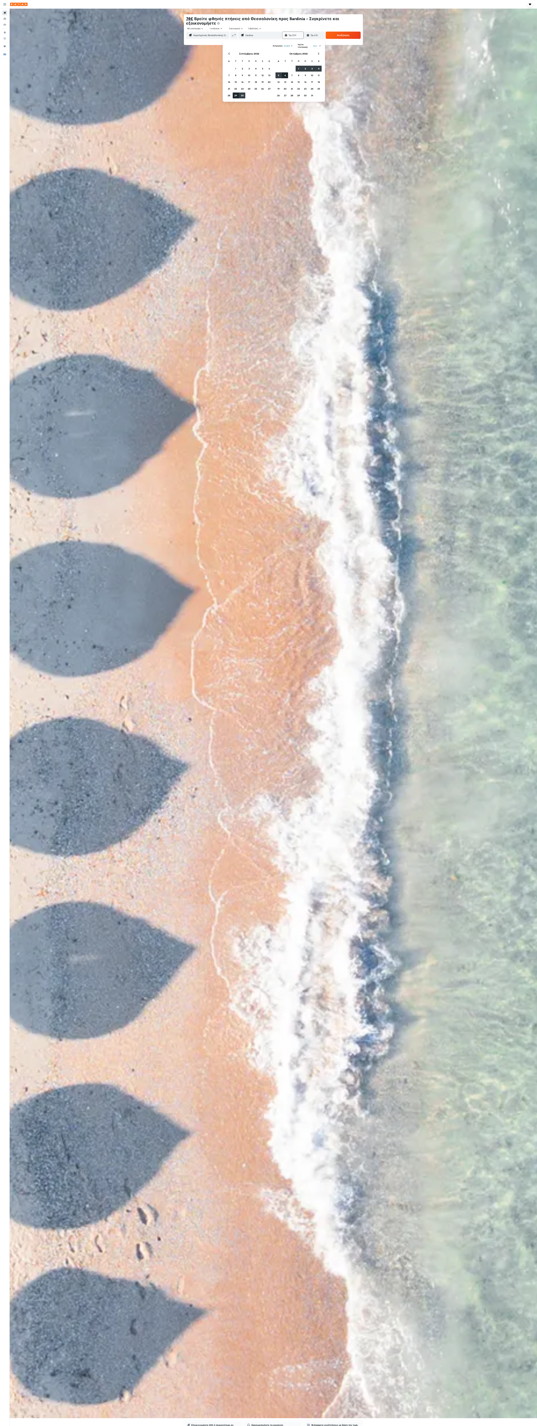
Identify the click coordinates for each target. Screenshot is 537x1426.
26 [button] (262, 88)
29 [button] (235, 95)
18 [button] (256, 82)
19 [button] (263, 82)
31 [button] (312, 95)
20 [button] (269, 82)
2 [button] (242, 68)
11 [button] (256, 75)
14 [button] (229, 82)
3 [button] (249, 68)
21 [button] (229, 88)
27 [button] (269, 88)
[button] (5, 4)
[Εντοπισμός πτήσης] (4, 38)
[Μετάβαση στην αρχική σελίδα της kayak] (19, 4)
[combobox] (195, 28)
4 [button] (255, 68)
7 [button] (228, 75)
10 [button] (249, 75)
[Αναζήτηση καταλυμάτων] (4, 19)
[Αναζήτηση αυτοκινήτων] (4, 24)
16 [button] (242, 82)
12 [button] (263, 75)
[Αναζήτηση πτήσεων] (4, 13)
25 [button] (256, 88)
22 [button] (235, 88)
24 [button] (249, 88)
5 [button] (262, 68)
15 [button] (236, 82)
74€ (189, 18)
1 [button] (235, 68)
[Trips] (4, 46)
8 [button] (235, 75)
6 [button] (269, 68)
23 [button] (242, 88)
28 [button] (229, 95)
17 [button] (249, 82)
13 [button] (269, 75)
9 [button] (242, 75)
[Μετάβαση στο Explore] (4, 32)
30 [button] (242, 95)
